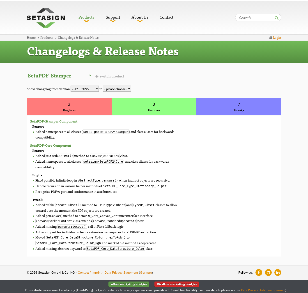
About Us (139, 17)
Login (276, 37)
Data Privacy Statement (121, 272)
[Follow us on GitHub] (268, 272)
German (146, 272)
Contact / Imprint (89, 272)
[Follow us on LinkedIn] (277, 272)
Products (86, 17)
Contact (166, 17)
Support (113, 17)
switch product (112, 76)
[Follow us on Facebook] (258, 272)
